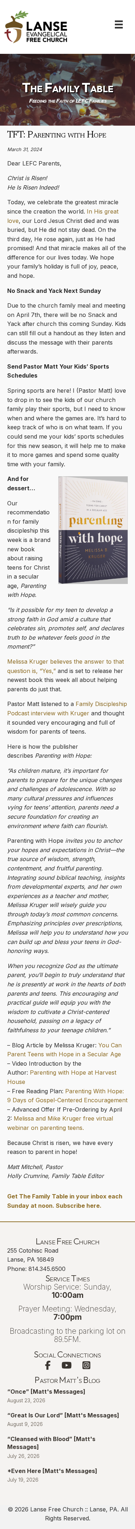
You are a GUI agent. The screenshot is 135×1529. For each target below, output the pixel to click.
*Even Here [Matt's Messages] (52, 1470)
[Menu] (119, 24)
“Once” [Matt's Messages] (46, 1391)
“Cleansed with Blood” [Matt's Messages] (51, 1442)
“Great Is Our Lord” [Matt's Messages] (63, 1415)
